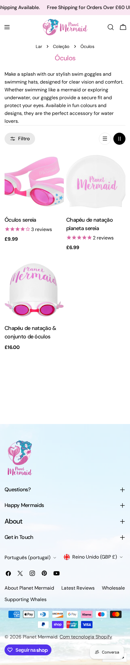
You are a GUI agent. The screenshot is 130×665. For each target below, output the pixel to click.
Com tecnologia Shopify (86, 637)
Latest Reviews (78, 588)
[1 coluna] (105, 139)
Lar (39, 46)
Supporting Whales (26, 599)
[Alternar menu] (7, 27)
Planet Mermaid (40, 637)
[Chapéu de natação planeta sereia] (95, 181)
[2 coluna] (119, 139)
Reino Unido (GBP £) (94, 557)
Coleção (61, 46)
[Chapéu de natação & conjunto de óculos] (34, 289)
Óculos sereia (20, 219)
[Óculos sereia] (34, 181)
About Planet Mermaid (29, 588)
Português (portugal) (27, 557)
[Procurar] (111, 27)
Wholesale (113, 588)
